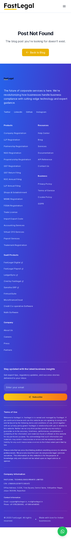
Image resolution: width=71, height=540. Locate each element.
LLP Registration (12, 140)
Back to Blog (37, 52)
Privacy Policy (45, 184)
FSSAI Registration (13, 205)
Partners (8, 350)
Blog (40, 140)
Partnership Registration (16, 146)
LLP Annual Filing (12, 186)
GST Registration (12, 166)
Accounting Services (14, 225)
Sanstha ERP (10, 287)
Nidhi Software (11, 312)
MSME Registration (13, 199)
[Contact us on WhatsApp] (62, 531)
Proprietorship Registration (17, 159)
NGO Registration (12, 153)
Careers (8, 337)
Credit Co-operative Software (18, 306)
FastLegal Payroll (12, 268)
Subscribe (37, 397)
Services (42, 146)
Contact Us (43, 166)
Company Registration (15, 133)
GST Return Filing (12, 172)
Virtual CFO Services (14, 232)
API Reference (45, 159)
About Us (8, 330)
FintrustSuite (10, 293)
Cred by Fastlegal (12, 281)
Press (7, 343)
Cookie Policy (45, 197)
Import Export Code (13, 219)
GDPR (41, 203)
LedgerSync (10, 275)
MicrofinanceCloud (13, 300)
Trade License (10, 212)
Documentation (45, 153)
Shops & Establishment (15, 192)
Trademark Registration (15, 245)
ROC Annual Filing (13, 179)
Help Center (43, 133)
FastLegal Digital (12, 262)
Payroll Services (12, 238)
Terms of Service (46, 190)
